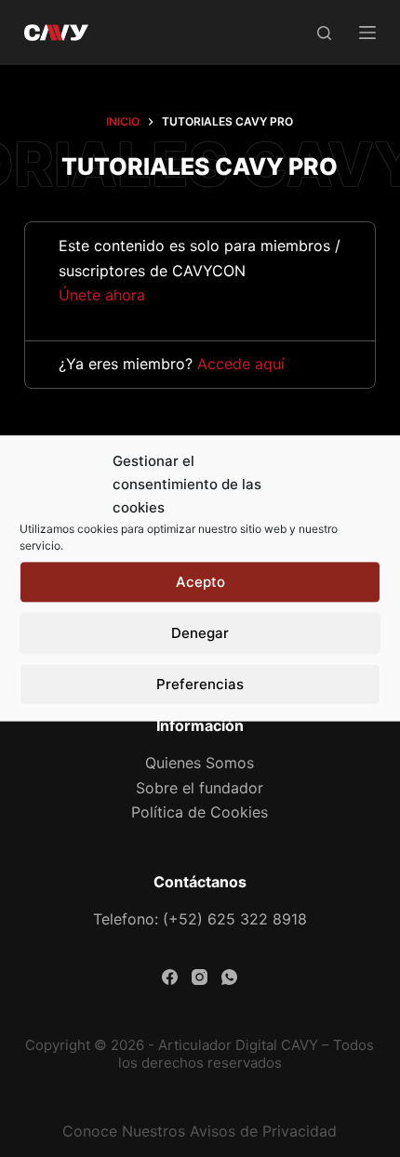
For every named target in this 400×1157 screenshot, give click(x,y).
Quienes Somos (199, 762)
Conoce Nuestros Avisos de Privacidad (199, 1131)
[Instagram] (199, 977)
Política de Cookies (199, 812)
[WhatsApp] (229, 977)
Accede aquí (241, 363)
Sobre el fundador (199, 787)
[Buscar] (324, 33)
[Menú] (367, 32)
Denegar (200, 633)
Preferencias (200, 684)
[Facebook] (170, 977)
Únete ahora (102, 295)
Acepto (200, 582)
